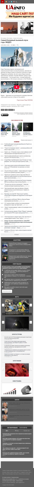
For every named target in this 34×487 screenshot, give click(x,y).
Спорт (27, 472)
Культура (4, 472)
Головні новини (9, 470)
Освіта (15, 472)
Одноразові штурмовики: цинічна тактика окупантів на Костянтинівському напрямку (19, 410)
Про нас (4, 482)
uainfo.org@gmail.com (20, 482)
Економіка (25, 470)
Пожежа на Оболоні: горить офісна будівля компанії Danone (16, 134)
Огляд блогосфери (9, 473)
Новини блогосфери (17, 38)
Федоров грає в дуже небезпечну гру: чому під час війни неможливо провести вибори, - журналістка (20, 257)
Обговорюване (12, 427)
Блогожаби (17, 361)
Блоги (17, 400)
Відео (3, 473)
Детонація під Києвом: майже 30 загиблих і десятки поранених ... (8, 31)
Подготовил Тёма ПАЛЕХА (24, 100)
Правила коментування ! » (27, 140)
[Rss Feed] (6, 2)
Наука (8, 472)
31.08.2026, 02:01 (8, 348)
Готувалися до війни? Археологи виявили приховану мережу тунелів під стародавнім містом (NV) (17, 346)
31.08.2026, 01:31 (8, 352)
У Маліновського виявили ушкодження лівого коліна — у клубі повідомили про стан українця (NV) (17, 350)
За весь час (27, 430)
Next (32, 28)
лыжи (2, 109)
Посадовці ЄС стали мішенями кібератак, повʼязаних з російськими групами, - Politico (19, 250)
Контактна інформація (10, 482)
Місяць (17, 430)
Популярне (23, 427)
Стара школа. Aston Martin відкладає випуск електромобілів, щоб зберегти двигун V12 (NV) (15, 342)
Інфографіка (17, 381)
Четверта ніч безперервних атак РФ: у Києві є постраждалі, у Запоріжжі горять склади (27, 135)
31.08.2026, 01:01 (8, 356)
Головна (4, 470)
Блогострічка (17, 334)
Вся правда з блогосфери (6, 38)
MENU (2, 1)
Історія (11, 472)
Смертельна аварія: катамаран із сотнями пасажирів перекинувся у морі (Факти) (17, 355)
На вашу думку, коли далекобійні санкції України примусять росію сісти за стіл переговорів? (16, 267)
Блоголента (16, 473)
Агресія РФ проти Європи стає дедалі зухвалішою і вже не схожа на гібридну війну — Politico (20, 244)
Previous (1, 28)
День (7, 430)
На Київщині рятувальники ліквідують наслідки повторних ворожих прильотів (17, 312)
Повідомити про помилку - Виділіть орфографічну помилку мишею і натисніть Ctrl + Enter (15, 105)
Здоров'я (23, 472)
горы (6, 109)
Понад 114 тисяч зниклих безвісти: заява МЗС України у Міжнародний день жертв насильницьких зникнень (18, 222)
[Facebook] (8, 2)
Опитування (17, 264)
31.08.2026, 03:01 (8, 339)
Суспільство (19, 470)
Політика (15, 470)
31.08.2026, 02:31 (8, 344)
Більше (17, 234)
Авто (18, 472)
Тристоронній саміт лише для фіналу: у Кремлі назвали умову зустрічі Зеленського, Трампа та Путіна (16, 190)
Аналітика (17, 240)
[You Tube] (14, 2)
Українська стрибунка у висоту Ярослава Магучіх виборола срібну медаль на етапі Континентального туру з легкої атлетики (18, 176)
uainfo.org (17, 479)
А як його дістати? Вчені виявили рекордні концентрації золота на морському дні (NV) (17, 337)
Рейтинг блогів (22, 473)
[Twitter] (11, 2)
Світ (29, 470)
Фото (17, 297)
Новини (16, 142)
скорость (11, 109)
